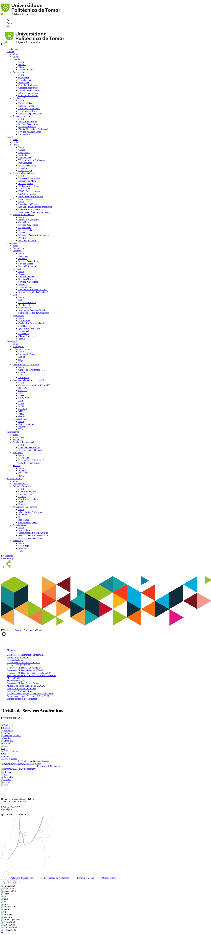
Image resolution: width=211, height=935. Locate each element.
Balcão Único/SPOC (27, 240)
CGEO (21, 372)
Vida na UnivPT (14, 478)
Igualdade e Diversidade (29, 328)
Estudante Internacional (23, 442)
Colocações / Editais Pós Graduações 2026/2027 (29, 673)
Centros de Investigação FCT (26, 364)
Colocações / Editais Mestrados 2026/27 (25, 670)
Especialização (25, 170)
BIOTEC (22, 388)
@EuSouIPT (18, 315)
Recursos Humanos (27, 126)
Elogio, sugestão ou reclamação (54, 878)
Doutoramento (24, 157)
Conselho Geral (25, 80)
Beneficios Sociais (26, 305)
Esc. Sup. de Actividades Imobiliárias (35, 207)
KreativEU (18, 439)
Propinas (22, 238)
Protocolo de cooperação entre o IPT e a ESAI (28, 696)
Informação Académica (23, 214)
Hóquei (21, 504)
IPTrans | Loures (25, 183)
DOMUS (22, 395)
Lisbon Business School (29, 209)
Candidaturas (13, 49)
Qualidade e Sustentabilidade (31, 323)
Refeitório (22, 514)
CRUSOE (23, 473)
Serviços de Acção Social (29, 132)
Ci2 (20, 375)
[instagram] (9, 883)
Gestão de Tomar (26, 106)
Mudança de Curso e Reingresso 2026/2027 (27, 686)
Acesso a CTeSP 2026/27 (18, 665)
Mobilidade (18, 452)
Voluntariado (24, 331)
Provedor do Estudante (28, 90)
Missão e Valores (26, 69)
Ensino (10, 137)
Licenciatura (24, 152)
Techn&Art (23, 377)
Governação (18, 72)
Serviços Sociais (25, 230)
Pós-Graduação (25, 163)
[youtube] (14, 883)
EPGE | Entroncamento (29, 191)
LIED (21, 403)
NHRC (21, 411)
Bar (20, 517)
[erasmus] (6, 779)
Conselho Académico (28, 88)
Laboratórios (24, 134)
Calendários (23, 222)
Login (9, 23)
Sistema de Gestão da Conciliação (33, 292)
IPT (3, 44)
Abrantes (22, 548)
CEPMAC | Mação (27, 194)
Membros (11, 650)
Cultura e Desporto (21, 486)
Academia (23, 426)
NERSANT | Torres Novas (30, 196)
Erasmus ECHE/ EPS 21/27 (31, 460)
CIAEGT (22, 390)
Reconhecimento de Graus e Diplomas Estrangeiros (30, 693)
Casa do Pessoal (25, 287)
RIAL (21, 476)
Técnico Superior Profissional (31, 160)
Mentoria (22, 326)
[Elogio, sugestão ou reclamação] (9, 759)
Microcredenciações (16, 680)
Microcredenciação (27, 165)
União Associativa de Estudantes (33, 533)
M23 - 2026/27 (14, 678)
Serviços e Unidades (22, 116)
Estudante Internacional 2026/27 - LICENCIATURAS (31, 675)
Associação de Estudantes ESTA (33, 535)
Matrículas (23, 232)
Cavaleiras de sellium (28, 499)
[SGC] (4, 774)
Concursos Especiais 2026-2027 (21, 688)
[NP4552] (6, 772)
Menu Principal (8, 558)
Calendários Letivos (16, 660)
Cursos (16, 144)
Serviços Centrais (26, 276)
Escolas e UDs (19, 98)
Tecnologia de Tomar (28, 111)
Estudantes (17, 251)
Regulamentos (24, 227)
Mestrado (22, 155)
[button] (2, 932)
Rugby (21, 501)
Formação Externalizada (24, 173)
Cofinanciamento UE (28, 95)
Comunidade (13, 243)
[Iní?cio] (31, 16)
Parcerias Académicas (22, 199)
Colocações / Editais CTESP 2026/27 (24, 668)
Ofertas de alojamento (28, 522)
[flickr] (25, 883)
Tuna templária (25, 494)
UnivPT (10, 51)
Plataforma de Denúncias (21, 878)
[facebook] (3, 883)
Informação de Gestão (28, 93)
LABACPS (23, 398)
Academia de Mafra (27, 181)
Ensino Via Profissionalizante (20, 691)
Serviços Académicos (28, 124)
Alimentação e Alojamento (25, 507)
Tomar (21, 551)
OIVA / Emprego (26, 336)
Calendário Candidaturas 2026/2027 (23, 662)
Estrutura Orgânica (85, 878)
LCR (20, 401)
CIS (20, 393)
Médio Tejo (18, 540)
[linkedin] (20, 883)
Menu (15, 54)
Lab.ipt (21, 357)
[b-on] (4, 785)
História (16, 59)
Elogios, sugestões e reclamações (22, 699)
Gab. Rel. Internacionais (29, 463)
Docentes (17, 269)
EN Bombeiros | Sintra (28, 186)
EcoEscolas (23, 333)
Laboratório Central (21, 349)
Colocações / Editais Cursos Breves (23, 683)
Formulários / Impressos (18, 657)
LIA (20, 362)
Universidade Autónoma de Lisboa (34, 212)
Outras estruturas (20, 419)
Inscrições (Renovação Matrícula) (33, 235)
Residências (23, 520)
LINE (21, 406)
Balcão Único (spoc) (27, 266)
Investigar (22, 284)
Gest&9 (21, 416)
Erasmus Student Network (30, 450)
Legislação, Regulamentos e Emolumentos (26, 655)
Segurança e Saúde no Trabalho (32, 289)
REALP (16, 465)
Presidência (23, 82)
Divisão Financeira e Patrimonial (33, 129)
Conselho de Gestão (27, 85)
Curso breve (23, 168)
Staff (15, 295)
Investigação (12, 341)
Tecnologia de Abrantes (29, 108)
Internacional (13, 432)
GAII (20, 359)
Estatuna (22, 496)
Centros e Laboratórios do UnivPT (28, 380)
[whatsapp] (30, 883)
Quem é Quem (109, 878)
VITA (21, 414)
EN (8, 26)
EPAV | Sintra (24, 188)
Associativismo (19, 525)
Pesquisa (9, 556)
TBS (20, 429)
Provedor (22, 258)
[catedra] (5, 782)
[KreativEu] (7, 777)
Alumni (21, 338)
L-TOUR (22, 408)
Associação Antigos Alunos (30, 538)
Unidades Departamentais (30, 113)
